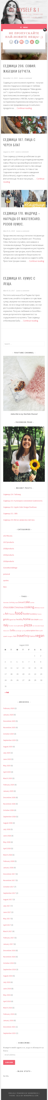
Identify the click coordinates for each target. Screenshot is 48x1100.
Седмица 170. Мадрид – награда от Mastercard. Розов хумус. (22, 218)
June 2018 (7, 835)
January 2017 (8, 944)
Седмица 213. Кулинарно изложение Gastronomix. (23, 501)
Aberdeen (6, 602)
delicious (37, 608)
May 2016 (6, 995)
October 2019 (8, 734)
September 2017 (9, 893)
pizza (28, 625)
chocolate (8, 607)
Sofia (12, 630)
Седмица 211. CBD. (10, 513)
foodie (26, 613)
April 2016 (7, 1001)
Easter (42, 608)
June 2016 (7, 988)
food (18, 613)
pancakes (20, 626)
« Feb (7, 692)
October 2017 (8, 886)
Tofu (14, 636)
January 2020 (8, 714)
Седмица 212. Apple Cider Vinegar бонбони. (20, 507)
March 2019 (7, 778)
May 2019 (6, 765)
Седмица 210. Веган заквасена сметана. (19, 520)
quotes (6, 580)
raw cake (37, 626)
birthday (12, 602)
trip (27, 636)
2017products (8, 542)
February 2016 (8, 1014)
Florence (12, 614)
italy (5, 625)
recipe (42, 626)
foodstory (33, 614)
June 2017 (7, 912)
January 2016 (8, 1020)
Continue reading (24, 108)
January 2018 (8, 867)
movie (15, 626)
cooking (29, 607)
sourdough (18, 631)
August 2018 (7, 823)
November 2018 (9, 804)
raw (33, 626)
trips (5, 587)
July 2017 (6, 906)
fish (7, 613)
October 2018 (8, 810)
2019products (8, 555)
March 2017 (7, 931)
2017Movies (7, 536)
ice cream (35, 619)
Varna (32, 636)
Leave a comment (25, 78)
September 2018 (9, 816)
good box (13, 620)
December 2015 (9, 1027)
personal (6, 574)
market (11, 626)
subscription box (32, 630)
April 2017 (7, 925)
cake (27, 602)
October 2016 (8, 963)
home (26, 619)
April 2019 (7, 772)
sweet (5, 636)
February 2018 (8, 861)
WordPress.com (31, 1096)
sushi (41, 631)
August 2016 (7, 976)
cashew (32, 602)
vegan (39, 635)
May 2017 (6, 918)
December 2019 (9, 721)
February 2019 (8, 784)
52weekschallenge (10, 567)
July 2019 (6, 753)
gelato (6, 619)
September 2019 (9, 740)
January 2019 (8, 791)
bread (21, 602)
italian (41, 620)
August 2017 (7, 899)
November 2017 (9, 880)
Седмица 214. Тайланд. (12, 494)
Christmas (19, 607)
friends (39, 614)
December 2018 (9, 797)
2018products (8, 548)
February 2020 (8, 708)
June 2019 (7, 759)
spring (24, 631)
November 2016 (9, 956)
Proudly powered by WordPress (23, 1093)
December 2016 (9, 950)
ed (4, 614)
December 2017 (9, 874)
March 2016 (7, 1007)
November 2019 (9, 727)
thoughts (10, 636)
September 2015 (9, 1033)
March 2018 (7, 855)
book (16, 602)
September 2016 (9, 969)
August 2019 (7, 746)
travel (21, 635)
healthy (19, 619)
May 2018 (6, 842)
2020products (8, 561)
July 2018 (6, 829)
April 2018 (7, 848)
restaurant (6, 631)
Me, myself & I (24, 9)
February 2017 (8, 938)
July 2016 (6, 982)
